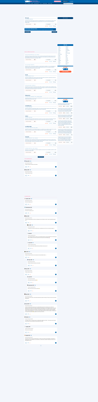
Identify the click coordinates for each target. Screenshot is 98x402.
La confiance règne (28, 126)
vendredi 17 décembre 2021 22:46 (29, 328)
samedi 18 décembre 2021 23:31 (29, 337)
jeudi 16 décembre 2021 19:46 (28, 270)
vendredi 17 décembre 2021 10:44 (32, 244)
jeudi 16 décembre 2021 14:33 (28, 200)
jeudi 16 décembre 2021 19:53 (31, 261)
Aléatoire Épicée (36, 3)
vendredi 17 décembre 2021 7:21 (31, 235)
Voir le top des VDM (65, 71)
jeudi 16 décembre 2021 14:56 (28, 209)
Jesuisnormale (30, 285)
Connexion (71, 1)
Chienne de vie (27, 95)
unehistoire (27, 198)
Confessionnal (44, 3)
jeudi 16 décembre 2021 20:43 (28, 305)
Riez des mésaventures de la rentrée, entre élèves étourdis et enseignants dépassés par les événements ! (40, 29)
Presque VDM (50, 3)
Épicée (32, 3)
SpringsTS (27, 335)
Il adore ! (26, 116)
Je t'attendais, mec (28, 105)
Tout (25, 3)
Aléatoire (28, 3)
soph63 (27, 294)
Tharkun (27, 161)
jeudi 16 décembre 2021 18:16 (28, 253)
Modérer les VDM (65, 1)
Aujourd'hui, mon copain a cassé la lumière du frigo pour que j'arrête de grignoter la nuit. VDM (65, 104)
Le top (41, 3)
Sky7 (26, 251)
